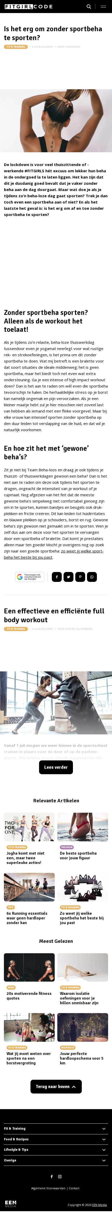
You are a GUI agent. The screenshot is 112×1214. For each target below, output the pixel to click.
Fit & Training (16, 46)
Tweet (68, 577)
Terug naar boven (53, 1086)
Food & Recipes (16, 1139)
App (92, 577)
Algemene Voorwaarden (48, 1188)
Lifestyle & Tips (16, 1150)
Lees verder (56, 767)
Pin (80, 577)
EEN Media (99, 1205)
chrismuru (72, 46)
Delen (57, 577)
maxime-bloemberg (79, 629)
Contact (74, 1188)
